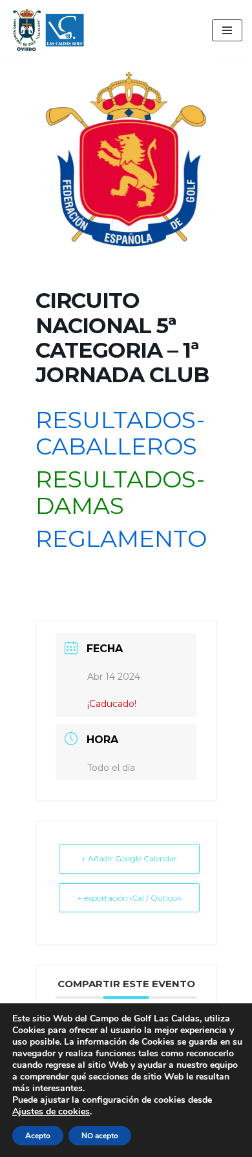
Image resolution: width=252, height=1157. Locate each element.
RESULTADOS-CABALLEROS (120, 432)
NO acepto (99, 1136)
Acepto (37, 1136)
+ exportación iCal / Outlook (130, 898)
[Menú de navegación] (227, 30)
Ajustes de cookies (51, 1112)
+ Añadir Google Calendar (129, 858)
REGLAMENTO (121, 538)
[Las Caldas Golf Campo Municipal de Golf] (48, 30)
